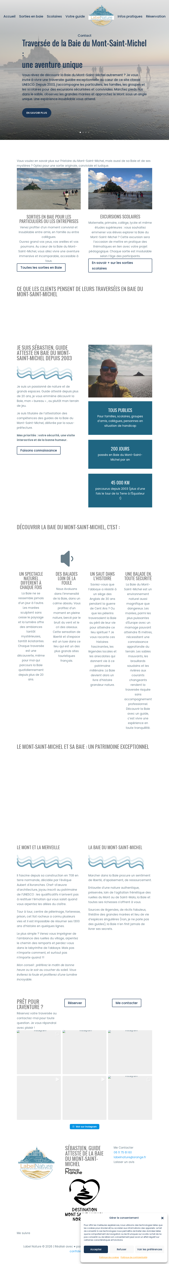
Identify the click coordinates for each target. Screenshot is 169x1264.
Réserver (75, 1003)
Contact (84, 35)
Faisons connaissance (38, 450)
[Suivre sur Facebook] (27, 1238)
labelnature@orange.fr (130, 1157)
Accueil (9, 16)
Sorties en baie (31, 16)
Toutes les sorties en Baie (41, 267)
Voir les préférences (149, 1249)
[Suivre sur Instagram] (19, 1238)
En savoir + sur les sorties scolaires (112, 265)
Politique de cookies (109, 1257)
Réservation (156, 16)
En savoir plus (36, 113)
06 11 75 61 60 (123, 1152)
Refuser (121, 1249)
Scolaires (54, 16)
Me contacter (127, 1003)
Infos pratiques (130, 16)
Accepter (96, 1249)
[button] (162, 1218)
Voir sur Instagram (86, 1126)
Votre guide (75, 16)
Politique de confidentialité (134, 1257)
